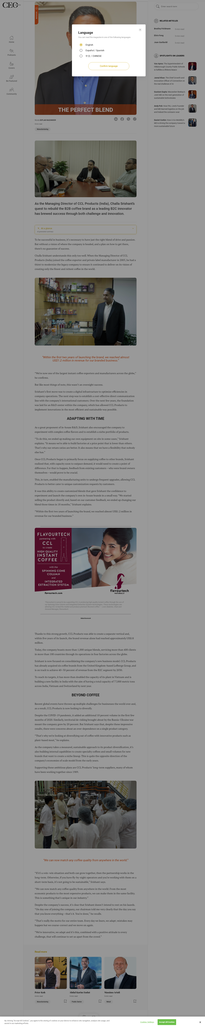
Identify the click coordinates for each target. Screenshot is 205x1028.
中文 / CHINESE (94, 56)
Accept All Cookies (167, 1022)
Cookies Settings (147, 1022)
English (89, 45)
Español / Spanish (95, 50)
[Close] (200, 1022)
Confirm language (109, 66)
